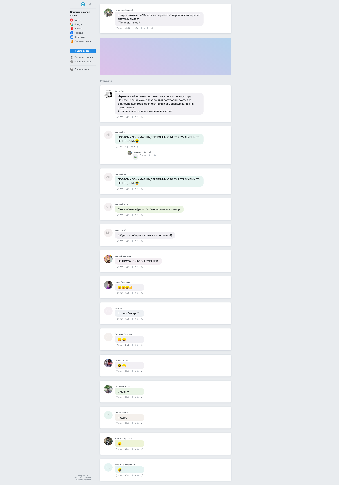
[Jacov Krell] (109, 94)
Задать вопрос (83, 50)
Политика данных (83, 479)
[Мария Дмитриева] (109, 259)
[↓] (147, 28)
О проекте (83, 475)
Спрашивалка (81, 69)
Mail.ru (77, 20)
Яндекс (78, 28)
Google (78, 24)
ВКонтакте (79, 37)
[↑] (141, 28)
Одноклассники (82, 41)
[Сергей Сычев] (109, 363)
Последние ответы (84, 61)
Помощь (87, 477)
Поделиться (152, 28)
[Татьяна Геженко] (109, 389)
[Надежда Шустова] (109, 441)
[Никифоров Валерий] (109, 12)
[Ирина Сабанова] (109, 285)
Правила (78, 477)
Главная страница (83, 57)
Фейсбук (78, 32)
